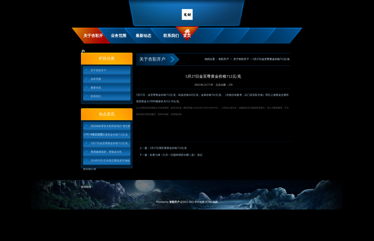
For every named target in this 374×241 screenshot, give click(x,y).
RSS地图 (200, 201)
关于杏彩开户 (92, 38)
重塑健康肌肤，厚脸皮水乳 (106, 151)
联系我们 (171, 35)
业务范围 (118, 35)
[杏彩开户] (187, 18)
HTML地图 (211, 201)
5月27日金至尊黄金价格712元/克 (109, 143)
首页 (187, 35)
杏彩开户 (223, 59)
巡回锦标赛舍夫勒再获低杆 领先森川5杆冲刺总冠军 (106, 127)
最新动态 (143, 35)
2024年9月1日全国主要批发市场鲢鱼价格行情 (106, 162)
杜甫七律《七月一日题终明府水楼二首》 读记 (176, 154)
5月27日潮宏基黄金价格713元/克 (109, 134)
